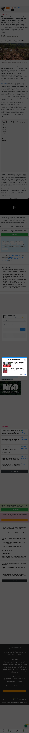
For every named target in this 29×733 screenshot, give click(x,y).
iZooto (25, 374)
